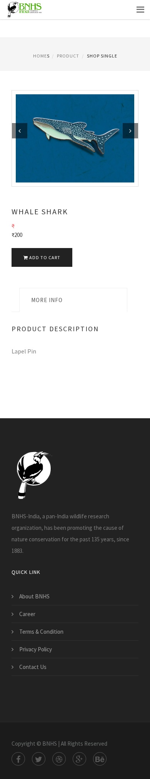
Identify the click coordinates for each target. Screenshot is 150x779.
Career (27, 614)
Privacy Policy (35, 649)
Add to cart (44, 257)
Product (68, 56)
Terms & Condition (41, 631)
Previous (19, 130)
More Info (47, 300)
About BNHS (34, 596)
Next (130, 130)
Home (40, 56)
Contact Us (33, 667)
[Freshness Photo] (75, 137)
